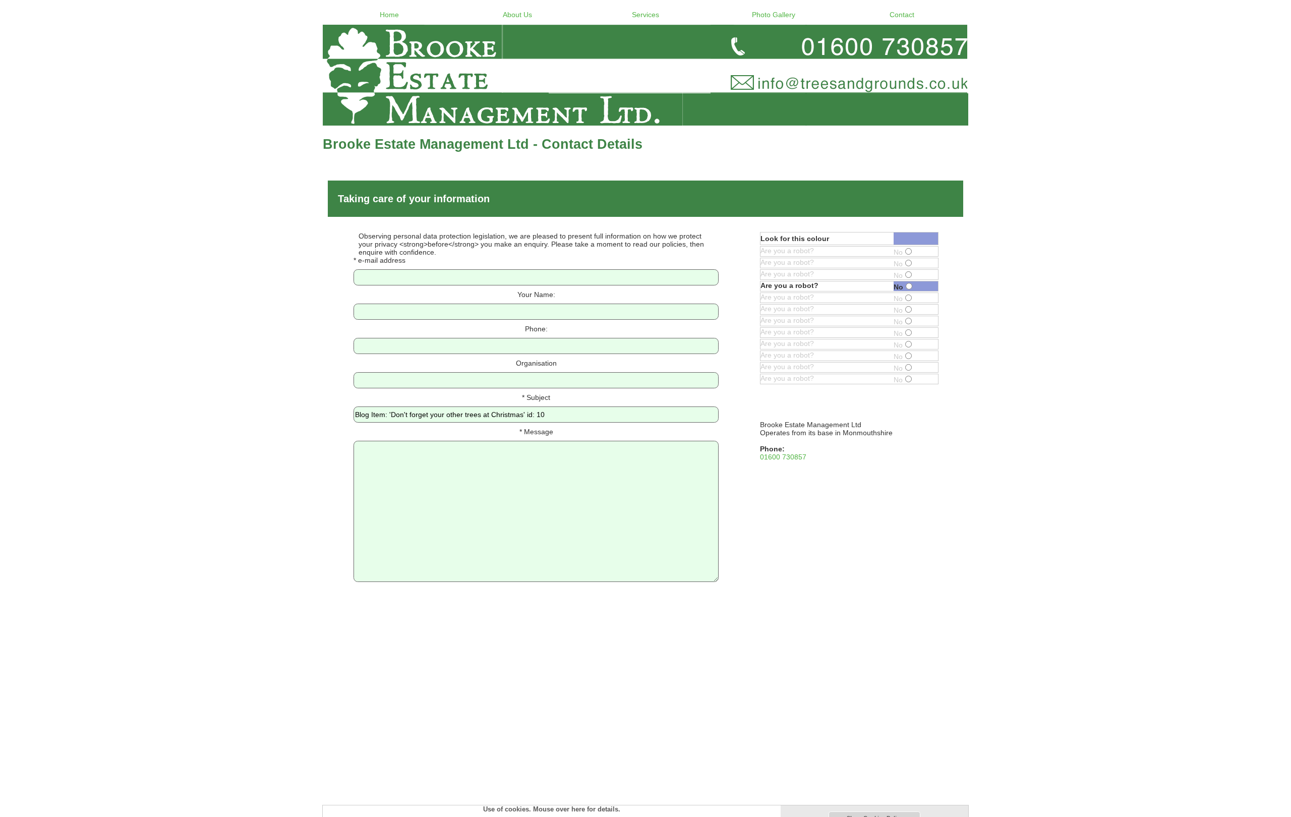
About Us (517, 15)
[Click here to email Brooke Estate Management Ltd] (645, 75)
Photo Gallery (773, 15)
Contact (902, 15)
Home (389, 15)
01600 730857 (783, 457)
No (898, 252)
